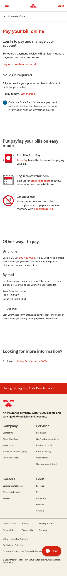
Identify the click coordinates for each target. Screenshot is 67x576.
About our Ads (9, 523)
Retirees (6, 498)
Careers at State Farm (13, 486)
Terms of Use (9, 530)
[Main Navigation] (7, 5)
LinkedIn (40, 505)
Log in (6, 64)
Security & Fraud (46, 523)
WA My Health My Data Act (15, 539)
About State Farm (11, 439)
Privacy (25, 523)
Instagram (41, 498)
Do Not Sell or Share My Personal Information (23, 551)
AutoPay (22, 160)
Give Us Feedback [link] (11, 458)
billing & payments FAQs (32, 361)
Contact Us (8, 433)
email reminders (40, 180)
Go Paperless (42, 458)
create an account (25, 64)
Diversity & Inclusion (12, 492)
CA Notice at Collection (13, 545)
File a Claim (41, 433)
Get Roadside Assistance (47, 439)
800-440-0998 (27, 258)
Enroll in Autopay (43, 451)
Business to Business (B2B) (15, 451)
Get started (28, 93)
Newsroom (8, 445)
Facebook (40, 486)
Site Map (43, 530)
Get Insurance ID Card (46, 464)
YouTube (40, 511)
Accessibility (27, 530)
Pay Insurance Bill (44, 445)
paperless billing (43, 208)
